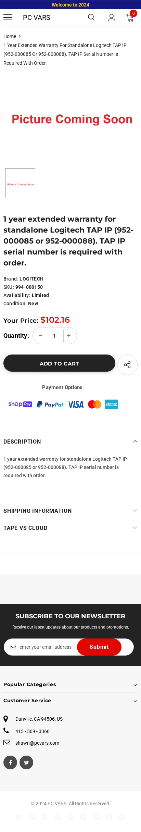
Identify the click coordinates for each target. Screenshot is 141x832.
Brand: (10, 279)
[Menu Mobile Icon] (7, 17)
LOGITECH (31, 279)
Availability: (16, 295)
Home (9, 36)
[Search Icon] (91, 17)
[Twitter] (26, 762)
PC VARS (36, 17)
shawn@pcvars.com (37, 743)
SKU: (8, 287)
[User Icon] (111, 17)
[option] (70, 113)
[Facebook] (10, 762)
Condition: (15, 303)
